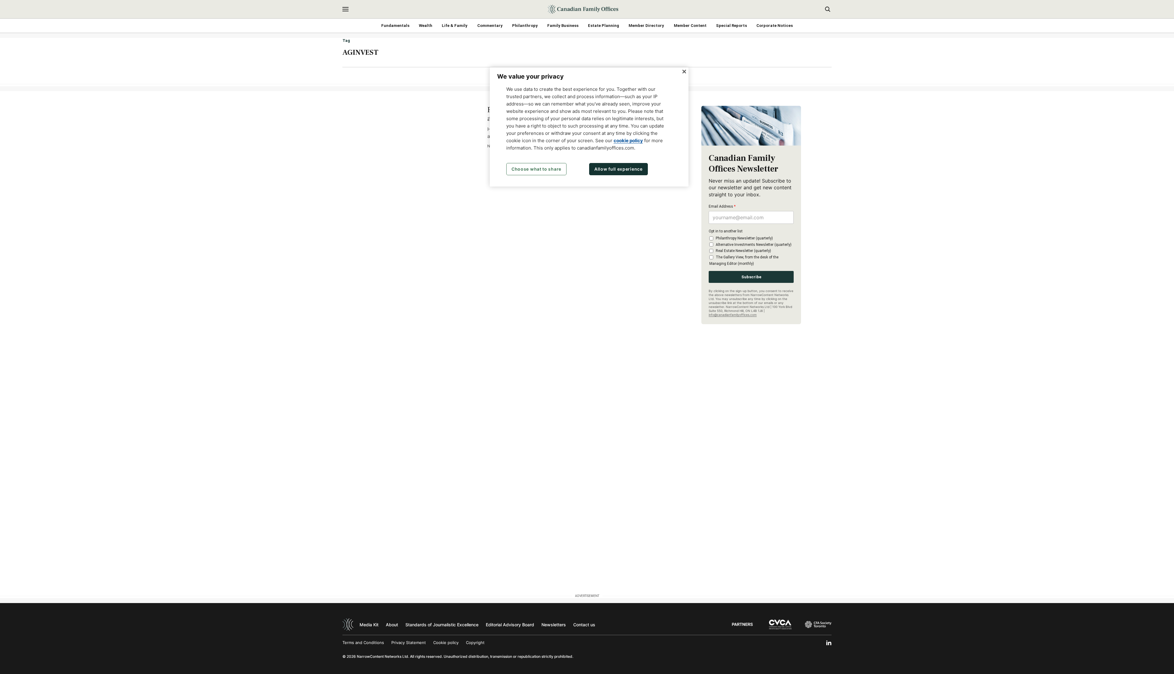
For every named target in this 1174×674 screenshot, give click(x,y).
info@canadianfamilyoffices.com (733, 315)
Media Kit (369, 624)
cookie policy (628, 140)
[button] (345, 9)
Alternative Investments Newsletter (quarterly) (754, 245)
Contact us (584, 624)
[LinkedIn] (829, 643)
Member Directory (646, 25)
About (392, 624)
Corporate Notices (774, 25)
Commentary (490, 25)
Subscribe (751, 277)
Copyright (475, 642)
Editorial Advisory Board (510, 624)
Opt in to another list (726, 231)
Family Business (562, 25)
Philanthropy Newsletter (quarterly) (744, 238)
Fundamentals (395, 25)
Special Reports (731, 25)
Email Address (722, 206)
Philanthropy (525, 25)
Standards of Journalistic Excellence (441, 624)
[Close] (684, 71)
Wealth (425, 25)
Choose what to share (536, 169)
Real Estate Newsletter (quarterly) (743, 251)
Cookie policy (446, 642)
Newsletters (553, 624)
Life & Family (454, 25)
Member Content (690, 25)
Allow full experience (618, 169)
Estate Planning (603, 25)
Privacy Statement (408, 642)
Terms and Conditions (363, 642)
